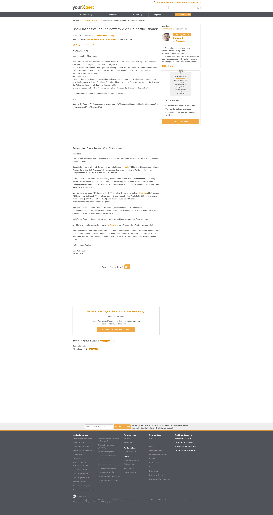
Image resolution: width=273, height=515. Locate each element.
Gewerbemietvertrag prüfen (82, 486)
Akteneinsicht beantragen (107, 468)
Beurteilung (143, 193)
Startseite (86, 20)
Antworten (95, 20)
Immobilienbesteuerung (104, 35)
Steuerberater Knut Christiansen (102, 39)
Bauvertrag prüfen (79, 442)
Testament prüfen (104, 460)
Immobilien (126, 167)
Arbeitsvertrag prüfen (80, 469)
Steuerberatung (113, 14)
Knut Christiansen (169, 29)
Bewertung (114, 225)
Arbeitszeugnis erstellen (81, 477)
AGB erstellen (77, 454)
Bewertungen (128, 442)
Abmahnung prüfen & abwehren (109, 476)
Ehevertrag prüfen (104, 464)
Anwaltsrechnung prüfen (106, 472)
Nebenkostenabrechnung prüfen (84, 490)
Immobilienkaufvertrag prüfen (83, 438)
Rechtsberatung (86, 14)
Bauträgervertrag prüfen (81, 446)
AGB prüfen (77, 459)
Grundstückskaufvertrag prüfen (83, 450)
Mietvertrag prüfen (79, 481)
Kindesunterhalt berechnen (107, 456)
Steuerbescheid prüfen (106, 451)
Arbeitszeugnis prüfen (80, 473)
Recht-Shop (137, 14)
